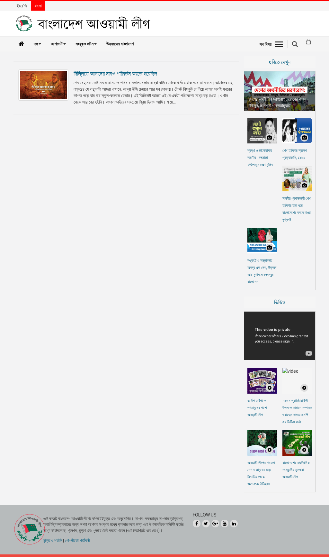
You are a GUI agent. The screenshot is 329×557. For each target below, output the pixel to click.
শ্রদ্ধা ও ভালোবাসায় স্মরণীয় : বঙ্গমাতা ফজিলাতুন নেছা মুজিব (260, 157)
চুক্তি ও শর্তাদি (52, 540)
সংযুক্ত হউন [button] (84, 43)
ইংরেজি (22, 5)
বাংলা (38, 5)
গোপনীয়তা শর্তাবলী (77, 540)
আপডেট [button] (57, 43)
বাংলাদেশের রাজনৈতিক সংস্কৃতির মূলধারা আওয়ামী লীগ (296, 470)
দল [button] (36, 43)
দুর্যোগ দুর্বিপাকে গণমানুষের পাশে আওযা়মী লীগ (257, 407)
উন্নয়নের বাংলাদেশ (120, 43)
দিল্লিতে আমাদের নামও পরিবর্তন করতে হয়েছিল (115, 73)
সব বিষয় (265, 44)
